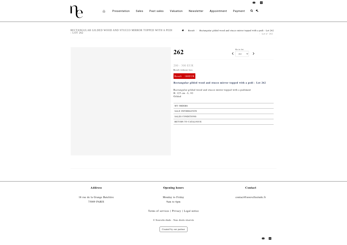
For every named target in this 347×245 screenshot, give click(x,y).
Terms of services (158, 211)
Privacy (176, 211)
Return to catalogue (188, 121)
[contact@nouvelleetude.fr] (254, 2)
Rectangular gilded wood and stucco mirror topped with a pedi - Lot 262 (236, 30)
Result (191, 30)
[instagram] (261, 2)
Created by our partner (173, 229)
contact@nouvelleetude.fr (250, 197)
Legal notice (191, 211)
